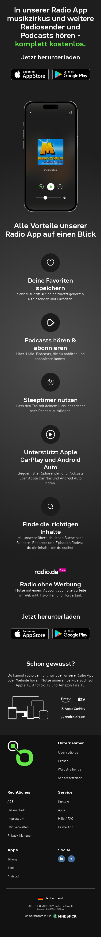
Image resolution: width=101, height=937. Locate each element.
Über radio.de (68, 752)
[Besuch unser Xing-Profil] (71, 858)
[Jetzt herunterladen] (30, 74)
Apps (61, 810)
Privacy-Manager (20, 835)
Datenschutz (17, 810)
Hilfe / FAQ (65, 818)
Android (13, 876)
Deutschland (53, 898)
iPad (11, 868)
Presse (63, 761)
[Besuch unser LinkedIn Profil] (61, 858)
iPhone (12, 859)
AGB (11, 801)
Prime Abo (65, 827)
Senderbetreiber (70, 778)
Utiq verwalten (18, 827)
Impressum (16, 818)
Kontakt (63, 801)
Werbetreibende (69, 769)
